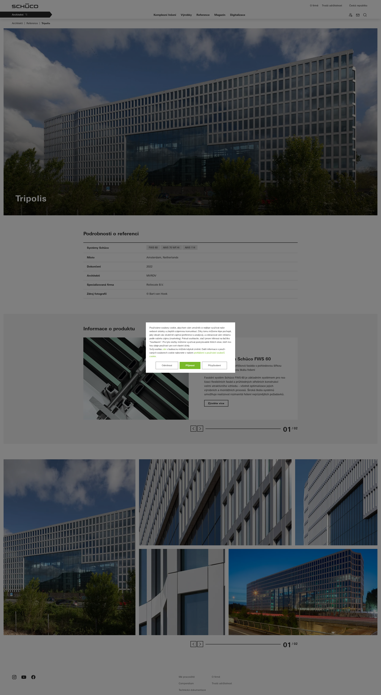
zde (164, 349)
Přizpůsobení (214, 365)
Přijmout (190, 365)
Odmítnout (167, 365)
